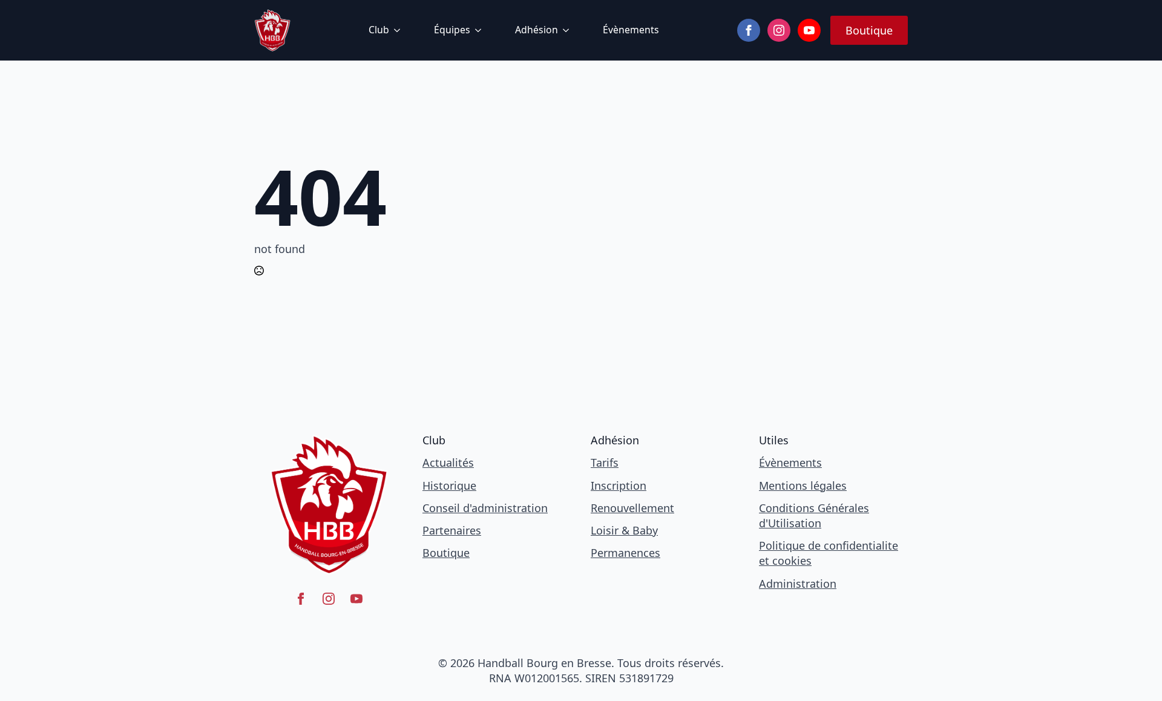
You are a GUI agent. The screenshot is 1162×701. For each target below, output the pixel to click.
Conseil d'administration (485, 508)
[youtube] (809, 30)
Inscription (618, 485)
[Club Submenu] (399, 30)
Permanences (625, 552)
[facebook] (748, 30)
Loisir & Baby (624, 530)
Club (379, 29)
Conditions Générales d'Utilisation (814, 515)
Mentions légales (803, 485)
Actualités (448, 462)
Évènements (631, 29)
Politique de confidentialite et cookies (828, 553)
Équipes (452, 29)
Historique (449, 485)
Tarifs (605, 462)
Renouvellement (632, 508)
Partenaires (451, 530)
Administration (797, 583)
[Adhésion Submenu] (568, 30)
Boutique (446, 552)
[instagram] (778, 30)
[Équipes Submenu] (480, 30)
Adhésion (536, 29)
